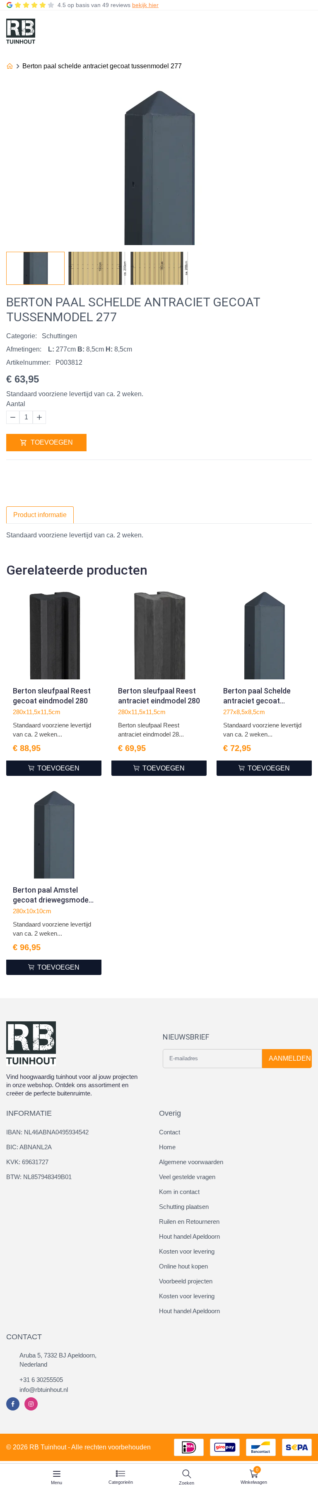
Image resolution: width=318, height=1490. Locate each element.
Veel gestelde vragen (187, 1176)
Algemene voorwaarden (191, 1161)
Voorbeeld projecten (185, 1281)
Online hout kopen (183, 1266)
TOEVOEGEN (52, 442)
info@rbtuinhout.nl (43, 1389)
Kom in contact (179, 1191)
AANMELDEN (290, 1058)
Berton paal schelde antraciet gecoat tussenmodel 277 (102, 66)
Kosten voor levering (186, 1251)
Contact (169, 1132)
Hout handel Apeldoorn (189, 1236)
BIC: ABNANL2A (29, 1147)
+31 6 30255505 (41, 1379)
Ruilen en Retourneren (189, 1221)
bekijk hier (145, 5)
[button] (305, 265)
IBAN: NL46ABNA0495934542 (47, 1132)
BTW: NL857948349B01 (39, 1176)
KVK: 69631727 (27, 1161)
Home (167, 1147)
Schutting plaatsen (184, 1206)
